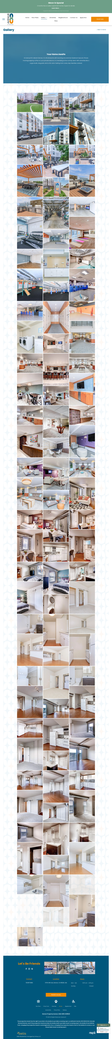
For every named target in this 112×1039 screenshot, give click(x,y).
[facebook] (26, 969)
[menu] (3, 19)
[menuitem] (27, 17)
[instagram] (29, 969)
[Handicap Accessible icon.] (73, 1002)
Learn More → (56, 8)
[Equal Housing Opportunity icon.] (38, 1002)
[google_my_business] (32, 969)
